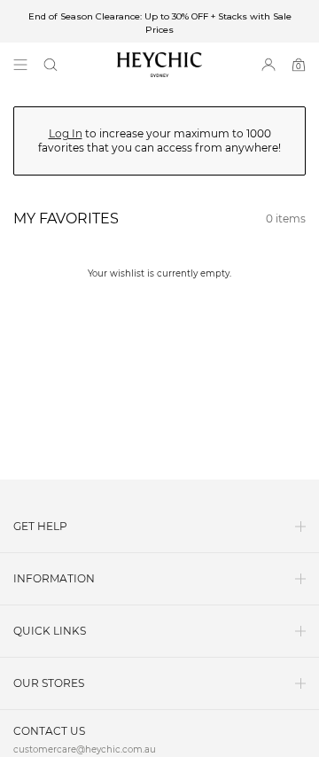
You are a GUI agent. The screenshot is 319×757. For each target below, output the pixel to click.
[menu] (20, 65)
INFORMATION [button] (54, 578)
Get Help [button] (40, 526)
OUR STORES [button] (48, 683)
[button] (50, 65)
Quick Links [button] (49, 630)
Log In (65, 133)
